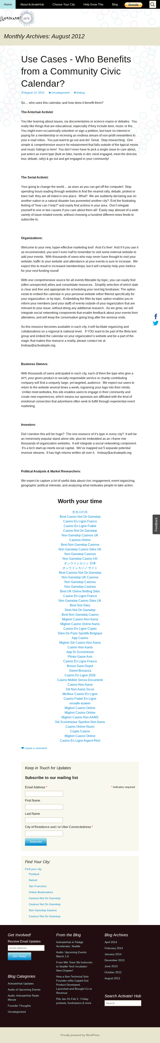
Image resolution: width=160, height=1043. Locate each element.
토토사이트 (80, 512)
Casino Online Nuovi (80, 726)
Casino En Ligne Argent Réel (80, 740)
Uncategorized (60, 92)
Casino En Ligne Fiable (80, 526)
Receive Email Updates (24, 941)
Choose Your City (63, 4)
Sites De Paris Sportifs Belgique (80, 633)
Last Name (32, 813)
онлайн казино (80, 703)
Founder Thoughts (19, 1005)
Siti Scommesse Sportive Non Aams (80, 722)
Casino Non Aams (80, 647)
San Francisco (38, 886)
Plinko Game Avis (80, 656)
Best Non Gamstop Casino (80, 614)
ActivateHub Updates (21, 983)
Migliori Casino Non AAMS (80, 717)
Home (8, 4)
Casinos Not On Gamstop (44, 898)
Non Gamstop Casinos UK (80, 535)
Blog (115, 4)
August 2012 (112, 978)
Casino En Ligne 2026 (80, 675)
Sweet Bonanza (80, 670)
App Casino (80, 638)
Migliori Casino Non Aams (80, 619)
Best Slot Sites (80, 605)
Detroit (33, 880)
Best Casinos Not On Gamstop (80, 572)
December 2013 (114, 960)
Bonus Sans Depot (80, 666)
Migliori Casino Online (80, 708)
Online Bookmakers (41, 892)
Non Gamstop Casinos (80, 554)
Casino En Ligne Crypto (80, 628)
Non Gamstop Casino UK (80, 558)
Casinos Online (80, 540)
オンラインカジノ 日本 (80, 563)
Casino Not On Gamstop (80, 530)
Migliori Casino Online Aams (80, 624)
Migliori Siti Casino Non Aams (80, 642)
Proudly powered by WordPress (80, 1035)
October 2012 (113, 972)
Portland (34, 874)
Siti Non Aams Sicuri (80, 689)
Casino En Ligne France (80, 521)
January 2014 (113, 954)
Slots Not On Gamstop (80, 610)
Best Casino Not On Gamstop (80, 516)
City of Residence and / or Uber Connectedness (59, 827)
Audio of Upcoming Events (24, 989)
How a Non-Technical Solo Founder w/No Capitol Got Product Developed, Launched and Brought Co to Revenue (74, 984)
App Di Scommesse (80, 652)
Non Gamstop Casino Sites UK (80, 549)
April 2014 (111, 942)
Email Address (36, 787)
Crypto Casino (80, 731)
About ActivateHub (32, 4)
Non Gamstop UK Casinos (80, 577)
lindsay (80, 92)
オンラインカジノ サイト (80, 568)
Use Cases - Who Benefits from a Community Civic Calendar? (76, 71)
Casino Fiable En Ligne (80, 698)
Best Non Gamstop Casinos (80, 544)
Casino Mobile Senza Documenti (80, 680)
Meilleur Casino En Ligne (80, 694)
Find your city (33, 869)
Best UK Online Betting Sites (80, 591)
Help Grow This (93, 4)
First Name (32, 800)
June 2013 (111, 966)
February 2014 (114, 948)
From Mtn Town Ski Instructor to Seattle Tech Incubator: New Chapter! (74, 966)
